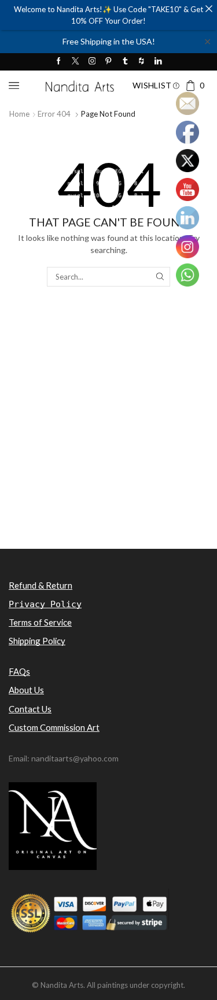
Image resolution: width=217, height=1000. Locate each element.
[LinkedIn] (158, 61)
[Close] (208, 8)
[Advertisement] (108, 438)
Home (19, 113)
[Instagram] (92, 61)
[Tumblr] (125, 61)
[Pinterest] (108, 61)
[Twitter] (75, 61)
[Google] (141, 61)
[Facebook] (58, 61)
